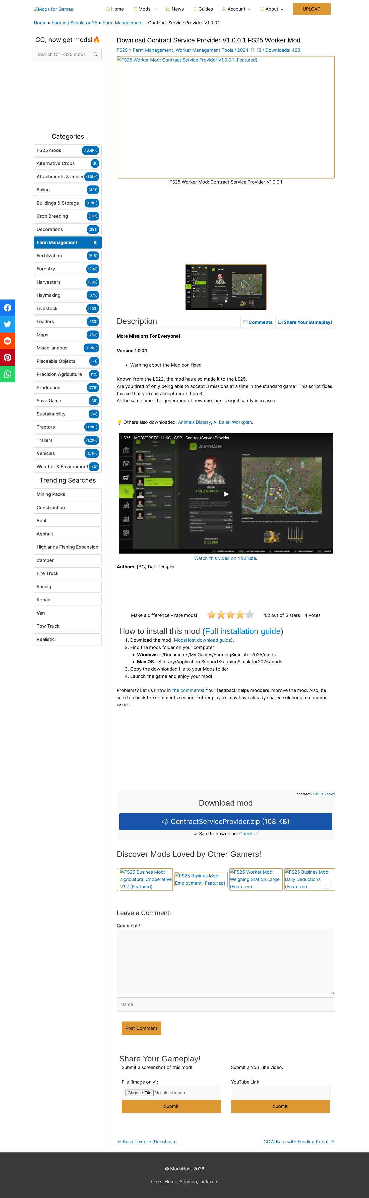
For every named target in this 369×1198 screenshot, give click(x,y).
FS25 (122, 50)
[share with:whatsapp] (7, 374)
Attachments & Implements (66, 176)
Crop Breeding (52, 216)
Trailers (45, 440)
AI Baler (221, 422)
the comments (187, 690)
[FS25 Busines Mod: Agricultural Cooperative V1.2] (143, 879)
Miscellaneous (52, 347)
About (271, 9)
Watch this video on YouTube (225, 558)
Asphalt (45, 533)
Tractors (46, 427)
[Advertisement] (68, 97)
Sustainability (51, 413)
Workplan (242, 422)
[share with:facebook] (7, 308)
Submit (171, 1106)
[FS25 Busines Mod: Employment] (198, 879)
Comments (260, 322)
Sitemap (188, 1181)
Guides (205, 9)
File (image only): (140, 1082)
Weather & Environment (62, 466)
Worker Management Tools (204, 50)
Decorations (50, 229)
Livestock (47, 308)
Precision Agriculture (59, 374)
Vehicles (46, 453)
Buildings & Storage (58, 203)
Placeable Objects (56, 361)
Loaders (45, 321)
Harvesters (49, 282)
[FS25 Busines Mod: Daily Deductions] (308, 879)
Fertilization (49, 255)
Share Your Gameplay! (307, 322)
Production (48, 387)
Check (246, 833)
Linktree (208, 1181)
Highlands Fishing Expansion (67, 547)
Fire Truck (47, 573)
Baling (43, 189)
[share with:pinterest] (7, 357)
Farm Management (57, 242)
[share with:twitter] (7, 324)
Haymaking (48, 295)
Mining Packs (51, 494)
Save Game (49, 400)
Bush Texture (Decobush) (147, 1141)
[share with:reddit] (7, 341)
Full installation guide (243, 631)
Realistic (46, 639)
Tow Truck (48, 626)
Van (41, 613)
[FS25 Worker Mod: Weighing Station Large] (253, 879)
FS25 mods (49, 150)
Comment (129, 925)
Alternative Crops (56, 163)
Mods (144, 9)
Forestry (46, 268)
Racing (44, 586)
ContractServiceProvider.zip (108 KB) (229, 821)
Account (235, 9)
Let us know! (324, 794)
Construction (51, 507)
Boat (42, 520)
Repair (43, 599)
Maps (42, 334)
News (177, 9)
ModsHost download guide (202, 640)
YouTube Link (245, 1082)
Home (117, 9)
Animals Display (194, 422)
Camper (45, 560)
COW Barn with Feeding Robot (299, 1141)
